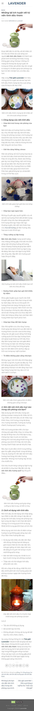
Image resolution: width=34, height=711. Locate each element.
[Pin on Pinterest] (17, 665)
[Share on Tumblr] (23, 665)
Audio (20, 705)
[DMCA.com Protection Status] (17, 702)
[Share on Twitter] (13, 665)
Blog (3, 10)
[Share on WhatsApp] (6, 665)
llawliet (20, 21)
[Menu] (2, 3)
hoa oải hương (10, 228)
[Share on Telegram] (27, 665)
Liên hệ (25, 705)
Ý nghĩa (13, 705)
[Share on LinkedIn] (20, 665)
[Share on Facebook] (10, 665)
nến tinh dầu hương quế (16, 674)
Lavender (17, 3)
